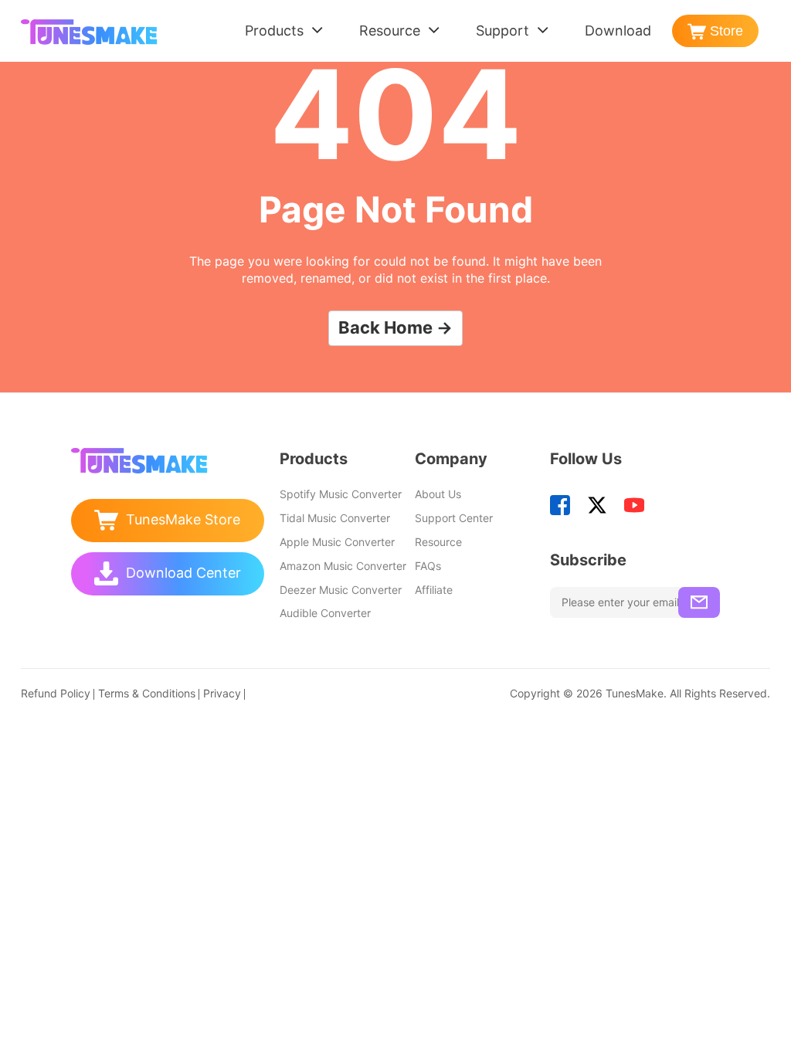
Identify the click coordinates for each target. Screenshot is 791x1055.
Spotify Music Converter (341, 493)
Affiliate (434, 589)
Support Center (454, 517)
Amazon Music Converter (343, 565)
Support (502, 30)
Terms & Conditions (146, 693)
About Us (438, 493)
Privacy (222, 693)
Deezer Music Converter (341, 589)
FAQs (428, 565)
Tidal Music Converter (335, 517)
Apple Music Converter (337, 541)
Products (274, 30)
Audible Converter (325, 612)
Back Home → (395, 327)
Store (726, 31)
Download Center (183, 573)
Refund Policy (55, 693)
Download (618, 30)
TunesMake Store (183, 519)
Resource (389, 30)
